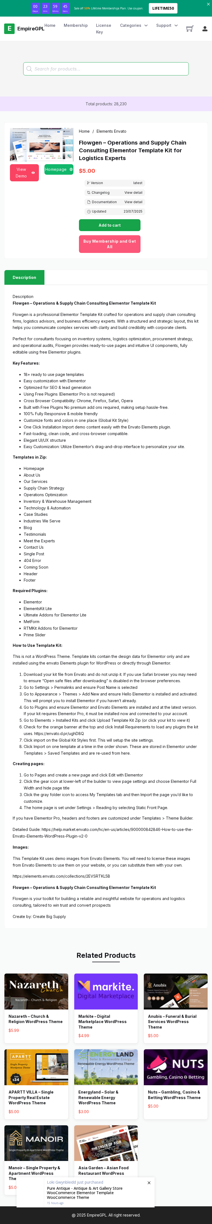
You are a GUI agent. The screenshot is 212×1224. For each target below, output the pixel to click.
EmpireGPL (97, 1215)
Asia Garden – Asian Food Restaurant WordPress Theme (103, 1173)
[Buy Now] (86, 1192)
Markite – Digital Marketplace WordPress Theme (102, 1021)
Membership (76, 25)
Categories (130, 25)
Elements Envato (111, 131)
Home (49, 25)
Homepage (56, 169)
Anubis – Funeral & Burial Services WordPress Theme (172, 1021)
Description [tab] (24, 277)
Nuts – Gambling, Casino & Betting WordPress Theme (174, 1095)
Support (163, 25)
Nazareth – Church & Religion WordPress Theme (36, 1019)
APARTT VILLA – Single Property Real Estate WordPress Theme (31, 1097)
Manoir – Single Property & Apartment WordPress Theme (34, 1173)
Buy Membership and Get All (109, 244)
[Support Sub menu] (176, 25)
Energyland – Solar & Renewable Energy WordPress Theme (98, 1097)
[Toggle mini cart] (190, 28)
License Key (103, 28)
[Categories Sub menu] (146, 25)
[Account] (205, 29)
